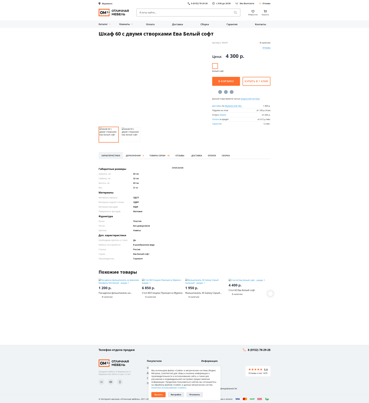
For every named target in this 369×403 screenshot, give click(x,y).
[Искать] (235, 12)
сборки (222, 114)
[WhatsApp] (232, 92)
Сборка (204, 24)
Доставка (177, 24)
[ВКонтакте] (220, 92)
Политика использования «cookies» (168, 387)
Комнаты (124, 24)
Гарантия (232, 24)
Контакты (260, 24)
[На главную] (114, 12)
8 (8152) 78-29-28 (259, 350)
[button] (270, 293)
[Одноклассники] (226, 92)
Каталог (103, 24)
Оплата (150, 24)
